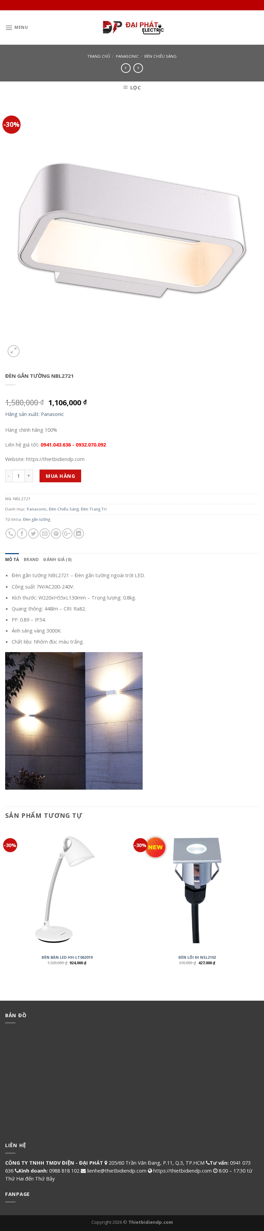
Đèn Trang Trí (94, 509)
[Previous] (5, 901)
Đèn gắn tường (36, 519)
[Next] (258, 901)
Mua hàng (60, 475)
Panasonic (127, 56)
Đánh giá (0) (57, 559)
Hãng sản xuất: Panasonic (34, 413)
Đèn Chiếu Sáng (160, 56)
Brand (31, 559)
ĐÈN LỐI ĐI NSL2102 (197, 957)
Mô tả (12, 559)
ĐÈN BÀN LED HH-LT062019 (67, 957)
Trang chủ (98, 56)
